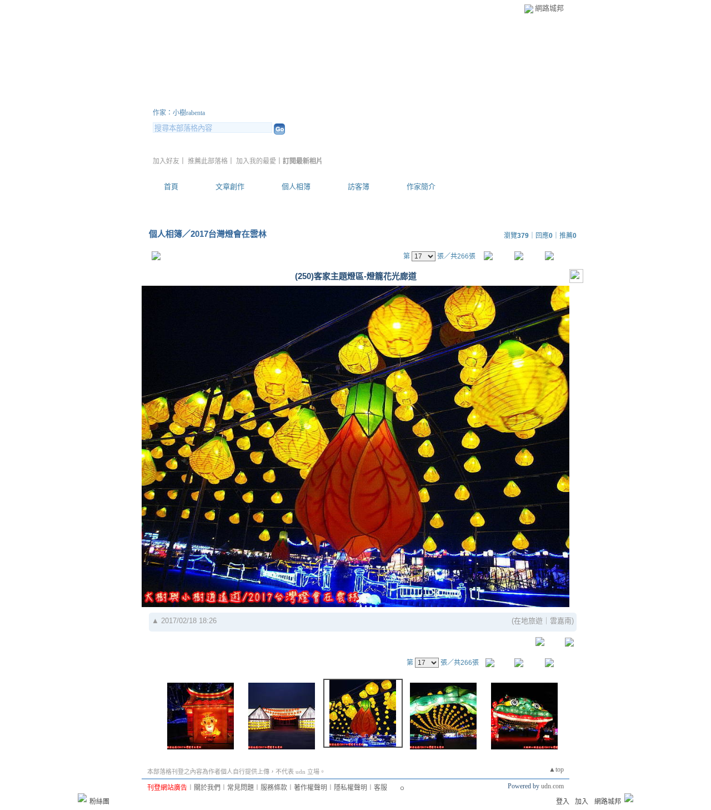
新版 (327, 99)
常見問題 (240, 788)
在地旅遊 (528, 621)
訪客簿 (358, 186)
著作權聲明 (310, 788)
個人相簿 (296, 186)
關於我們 (207, 788)
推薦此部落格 (208, 161)
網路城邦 (549, 8)
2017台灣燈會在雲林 (229, 233)
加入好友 (166, 161)
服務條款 (274, 788)
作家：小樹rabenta (179, 113)
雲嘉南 (561, 621)
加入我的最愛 (256, 161)
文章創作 (230, 186)
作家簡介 (421, 186)
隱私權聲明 (350, 788)
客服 (380, 788)
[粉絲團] (82, 797)
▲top (556, 769)
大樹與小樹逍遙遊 (219, 99)
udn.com (552, 786)
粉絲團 (99, 802)
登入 (562, 802)
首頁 (171, 186)
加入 (581, 802)
